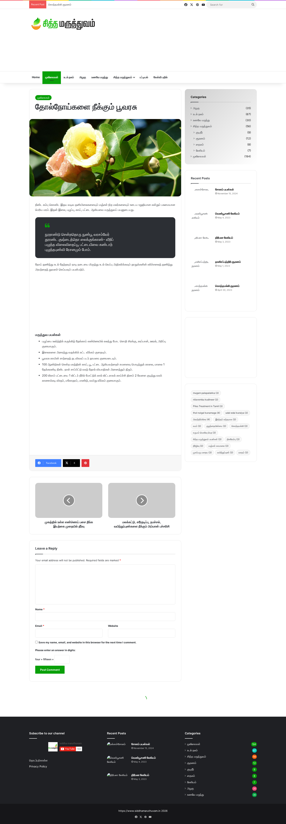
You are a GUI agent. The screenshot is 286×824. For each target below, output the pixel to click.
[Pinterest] (85, 463)
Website (113, 625)
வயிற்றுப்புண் (225, 452)
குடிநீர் (199, 132)
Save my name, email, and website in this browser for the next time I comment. (87, 642)
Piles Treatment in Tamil (208, 406)
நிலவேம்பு (233, 439)
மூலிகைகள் (51, 77)
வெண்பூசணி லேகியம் (227, 213)
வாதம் (243, 452)
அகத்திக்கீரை (201, 419)
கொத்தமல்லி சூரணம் (227, 285)
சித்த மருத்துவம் (122, 77)
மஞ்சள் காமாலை (218, 445)
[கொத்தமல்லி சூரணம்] (201, 294)
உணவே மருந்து (99, 77)
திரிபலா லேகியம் (224, 237)
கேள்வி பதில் (161, 77)
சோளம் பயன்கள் (224, 189)
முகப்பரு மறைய (202, 452)
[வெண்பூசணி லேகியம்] (201, 222)
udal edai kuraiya (236, 412)
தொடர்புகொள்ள (38, 760)
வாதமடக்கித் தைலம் (59, 4)
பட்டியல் (144, 77)
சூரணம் (200, 138)
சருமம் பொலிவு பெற (204, 432)
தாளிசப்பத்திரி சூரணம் (228, 261)
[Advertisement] (182, 40)
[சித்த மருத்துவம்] (63, 23)
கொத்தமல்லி (239, 426)
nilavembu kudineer (205, 399)
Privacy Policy (38, 766)
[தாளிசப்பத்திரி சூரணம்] (201, 270)
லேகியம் (200, 150)
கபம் (197, 426)
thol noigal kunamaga (206, 412)
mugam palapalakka (206, 392)
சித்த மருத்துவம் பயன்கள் (207, 439)
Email (39, 625)
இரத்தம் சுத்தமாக (225, 419)
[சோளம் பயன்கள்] (201, 198)
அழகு (82, 77)
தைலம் (200, 144)
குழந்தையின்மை (216, 426)
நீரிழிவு (198, 445)
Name (40, 609)
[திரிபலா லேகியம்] (201, 246)
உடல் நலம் (69, 77)
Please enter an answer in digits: (55, 650)
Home (36, 77)
